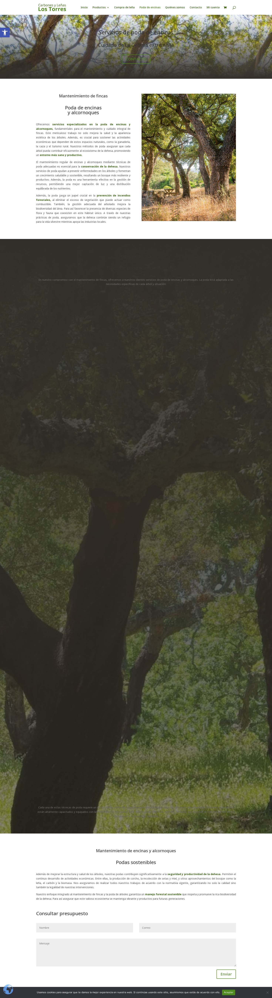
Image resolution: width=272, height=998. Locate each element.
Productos (99, 7)
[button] (5, 32)
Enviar (226, 974)
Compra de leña (124, 7)
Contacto (196, 7)
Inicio (84, 7)
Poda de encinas (150, 7)
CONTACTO (136, 59)
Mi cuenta (213, 7)
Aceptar (228, 992)
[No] (267, 992)
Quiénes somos (175, 7)
